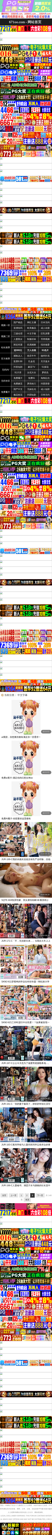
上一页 (13, 1195)
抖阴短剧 (31, 395)
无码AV (5, 370)
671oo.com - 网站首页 (25, 22)
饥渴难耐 (31, 345)
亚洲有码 (18, 328)
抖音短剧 (18, 367)
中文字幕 (31, 333)
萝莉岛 (45, 372)
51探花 (45, 367)
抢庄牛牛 (31, 356)
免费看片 (18, 378)
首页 (4, 1195)
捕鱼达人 (18, 356)
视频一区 (5, 325)
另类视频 (45, 339)
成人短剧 (45, 389)
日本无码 (45, 322)
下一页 (40, 1195)
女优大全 (31, 372)
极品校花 (18, 395)
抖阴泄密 (45, 383)
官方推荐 (5, 358)
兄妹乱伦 (31, 389)
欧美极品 (31, 328)
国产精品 (18, 322)
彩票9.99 (18, 361)
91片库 (18, 372)
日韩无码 (45, 395)
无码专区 (5, 381)
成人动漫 (45, 328)
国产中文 (18, 389)
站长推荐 (5, 347)
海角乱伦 (45, 378)
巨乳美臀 (45, 333)
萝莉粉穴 (31, 383)
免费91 (31, 378)
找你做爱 (45, 345)
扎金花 (31, 361)
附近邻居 (18, 345)
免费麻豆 (18, 383)
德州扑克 (45, 356)
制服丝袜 (31, 339)
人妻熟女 (18, 339)
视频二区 (5, 336)
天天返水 (45, 361)
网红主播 (31, 322)
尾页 (27, 1200)
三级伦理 (18, 333)
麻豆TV (31, 367)
